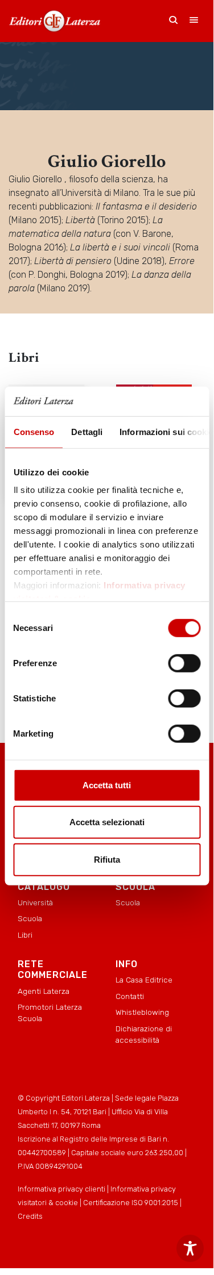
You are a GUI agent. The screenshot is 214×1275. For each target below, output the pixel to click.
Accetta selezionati (107, 822)
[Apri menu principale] (194, 21)
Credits (30, 1216)
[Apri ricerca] (173, 21)
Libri (25, 934)
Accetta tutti (107, 785)
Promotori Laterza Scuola (50, 1012)
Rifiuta (107, 859)
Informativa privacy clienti (61, 1189)
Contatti (130, 996)
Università (35, 902)
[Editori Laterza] (54, 21)
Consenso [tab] (33, 432)
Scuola (30, 918)
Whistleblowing (142, 1012)
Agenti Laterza (43, 991)
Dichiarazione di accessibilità (144, 1034)
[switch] (184, 663)
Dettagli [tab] (86, 432)
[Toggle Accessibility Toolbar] (190, 1248)
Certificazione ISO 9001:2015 (130, 1202)
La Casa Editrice (144, 979)
